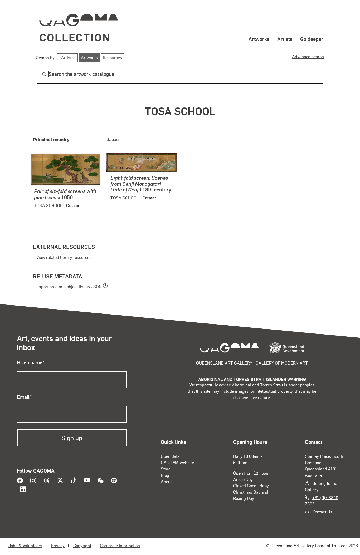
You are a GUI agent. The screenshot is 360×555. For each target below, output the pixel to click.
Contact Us (322, 511)
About (166, 481)
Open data (170, 456)
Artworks (259, 38)
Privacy (58, 545)
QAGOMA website (177, 462)
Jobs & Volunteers (25, 545)
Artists (285, 38)
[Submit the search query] (40, 74)
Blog (165, 475)
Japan (112, 139)
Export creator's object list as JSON (69, 286)
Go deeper (311, 38)
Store (166, 468)
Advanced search (308, 56)
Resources (112, 57)
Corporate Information (120, 545)
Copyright (82, 545)
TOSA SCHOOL (48, 205)
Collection (74, 37)
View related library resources (63, 257)
